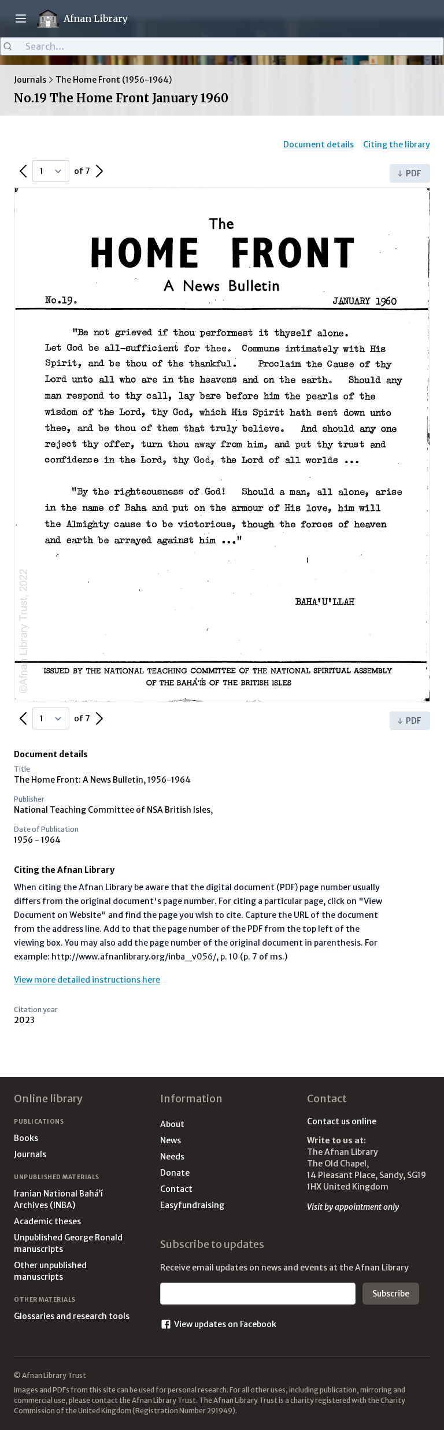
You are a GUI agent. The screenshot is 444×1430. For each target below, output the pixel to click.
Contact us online (341, 1121)
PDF (413, 173)
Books (26, 1138)
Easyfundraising (192, 1205)
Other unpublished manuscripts (50, 1271)
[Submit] (13, 46)
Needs (172, 1156)
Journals (30, 80)
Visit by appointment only (353, 1207)
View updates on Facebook (225, 1324)
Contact (176, 1189)
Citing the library (396, 144)
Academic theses (47, 1221)
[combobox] (222, 46)
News (170, 1140)
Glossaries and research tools (72, 1316)
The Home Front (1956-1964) (114, 80)
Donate (175, 1173)
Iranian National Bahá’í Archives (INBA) (58, 1199)
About (172, 1124)
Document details (318, 144)
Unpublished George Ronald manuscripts (68, 1243)
